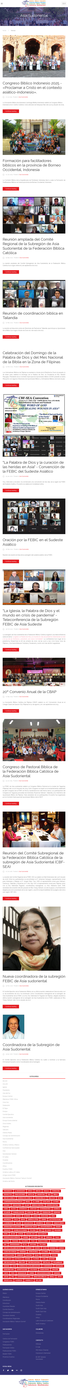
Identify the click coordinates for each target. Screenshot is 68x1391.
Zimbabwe (28, 1248)
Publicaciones (20, 1194)
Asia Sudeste (42, 1234)
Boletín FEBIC (7, 1354)
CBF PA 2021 (46, 1262)
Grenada (57, 1273)
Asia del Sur (6, 1093)
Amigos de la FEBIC (9, 1175)
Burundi (52, 1259)
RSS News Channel (42, 1350)
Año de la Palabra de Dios (13, 1248)
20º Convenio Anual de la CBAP (29, 692)
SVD (42, 1237)
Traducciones (43, 1241)
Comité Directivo (8, 1309)
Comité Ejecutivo (8, 1114)
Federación (6, 1105)
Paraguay (7, 1230)
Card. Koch (8, 1259)
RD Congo (48, 1230)
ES (63, 3)
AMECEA (38, 1191)
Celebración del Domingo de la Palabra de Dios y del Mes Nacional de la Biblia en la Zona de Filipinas (33, 357)
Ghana (35, 1216)
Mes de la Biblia (9, 1198)
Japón (59, 1276)
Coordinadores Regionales (11, 1318)
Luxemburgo (8, 1223)
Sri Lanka (34, 1237)
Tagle (57, 1237)
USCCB (6, 1276)
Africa (38, 1317)
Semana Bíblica (40, 1198)
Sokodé (20, 1234)
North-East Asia (41, 1311)
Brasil (28, 1201)
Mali (12, 1276)
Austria (29, 1255)
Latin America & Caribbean (44, 1320)
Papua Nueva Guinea (44, 1273)
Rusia (37, 1255)
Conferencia (47, 1266)
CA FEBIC (56, 1201)
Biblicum (52, 1198)
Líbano (43, 1219)
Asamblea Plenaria (20, 1230)
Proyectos (8, 1194)
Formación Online (8, 1348)
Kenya (23, 1219)
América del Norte (9, 1181)
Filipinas (36, 1259)
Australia (18, 1259)
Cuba (44, 1259)
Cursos (61, 1248)
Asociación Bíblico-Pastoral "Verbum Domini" (17, 1178)
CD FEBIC (7, 1205)
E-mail (38, 1347)
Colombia (44, 1251)
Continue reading (10, 111)
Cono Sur (6, 1102)
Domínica (57, 1209)
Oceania (38, 1314)
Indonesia (7, 1219)
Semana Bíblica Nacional (12, 1226)
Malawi (18, 1223)
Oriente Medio (7, 1133)
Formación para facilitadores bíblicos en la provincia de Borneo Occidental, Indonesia (32, 165)
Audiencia (18, 1280)
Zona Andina (7, 1123)
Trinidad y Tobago (57, 1241)
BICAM (5, 1081)
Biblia (55, 1194)
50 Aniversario (20, 1191)
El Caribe (5, 1157)
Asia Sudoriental (23, 97)
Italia (16, 1219)
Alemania (27, 1216)
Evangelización (18, 1212)
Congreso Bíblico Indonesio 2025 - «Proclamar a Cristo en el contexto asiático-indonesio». (32, 87)
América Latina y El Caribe (11, 1172)
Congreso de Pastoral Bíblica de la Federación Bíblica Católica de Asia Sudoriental (31, 771)
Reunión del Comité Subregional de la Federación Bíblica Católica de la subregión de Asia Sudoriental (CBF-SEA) (34, 860)
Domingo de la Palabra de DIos (29, 1266)
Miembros (39, 1223)
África (4, 1166)
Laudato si (45, 1255)
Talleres (42, 1244)
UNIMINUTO (29, 1280)
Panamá (58, 1226)
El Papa (5, 1108)
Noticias (13, 30)
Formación (56, 1191)
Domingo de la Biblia (25, 1198)
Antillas (31, 1194)
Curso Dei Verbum (10, 1251)
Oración (55, 1269)
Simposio (49, 1237)
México (48, 1223)
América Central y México (11, 1145)
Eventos (30, 1212)
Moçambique (57, 1262)
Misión (5, 1293)
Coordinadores (7, 1163)
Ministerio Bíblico (40, 1276)
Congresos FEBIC (8, 1342)
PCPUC (54, 1255)
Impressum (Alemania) (43, 1353)
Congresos (23, 1209)
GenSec (18, 1216)
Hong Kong (44, 1216)
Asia (4, 1151)
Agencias (57, 1212)
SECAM (13, 1234)
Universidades (15, 1244)
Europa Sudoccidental (10, 1120)
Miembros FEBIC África (10, 1099)
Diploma (38, 1280)
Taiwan (6, 1241)
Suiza (45, 1248)
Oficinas (38, 1344)
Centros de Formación (10, 1339)
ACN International (24, 1276)
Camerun (20, 1255)
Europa (5, 1111)
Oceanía (5, 1160)
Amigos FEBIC (17, 1205)
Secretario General (9, 1315)
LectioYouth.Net (55, 1219)
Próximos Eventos (9, 1357)
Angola (46, 1191)
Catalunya (46, 1201)
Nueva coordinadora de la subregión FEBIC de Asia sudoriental (34, 978)
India (53, 1216)
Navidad (6, 1266)
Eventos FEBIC (7, 1169)
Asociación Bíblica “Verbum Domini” (14, 1321)
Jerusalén (59, 1266)
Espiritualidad (22, 1269)
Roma (5, 1142)
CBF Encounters (10, 1262)
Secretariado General (9, 1154)
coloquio (33, 1269)
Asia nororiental (8, 1117)
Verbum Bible (33, 1251)
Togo (33, 1241)
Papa (40, 1230)
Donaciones (40, 1333)
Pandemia (22, 1251)
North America (40, 1324)
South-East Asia (41, 1308)
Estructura (6, 1303)
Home (4, 30)
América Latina (33, 1219)
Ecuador (7, 1212)
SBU (5, 1244)
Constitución (9, 1255)
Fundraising (8, 1216)
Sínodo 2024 (8, 1280)
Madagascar (22, 1273)
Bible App (22, 1262)
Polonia (33, 1230)
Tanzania (15, 1241)
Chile (14, 1266)
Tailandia (24, 1241)
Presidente (6, 1090)
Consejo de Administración (11, 1136)
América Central (38, 1205)
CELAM (5, 1084)
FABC (37, 1212)
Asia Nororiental (46, 1226)
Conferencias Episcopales (11, 1148)
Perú (13, 1273)
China (6, 1209)
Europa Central (7, 1096)
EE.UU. (25, 1244)
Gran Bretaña (9, 1269)
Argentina (41, 1194)
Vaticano (5, 1129)
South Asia (39, 1305)
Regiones (6, 1126)
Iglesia (5, 1087)
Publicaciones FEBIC (9, 1351)
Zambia (31, 1273)
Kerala (52, 1276)
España (25, 1237)
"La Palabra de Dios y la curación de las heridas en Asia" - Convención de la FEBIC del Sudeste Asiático (34, 467)
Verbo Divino (44, 1269)
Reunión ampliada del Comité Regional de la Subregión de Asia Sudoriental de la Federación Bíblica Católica (33, 246)
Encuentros (28, 1223)
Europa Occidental (42, 1296)
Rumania (53, 1248)
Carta (6, 1273)
